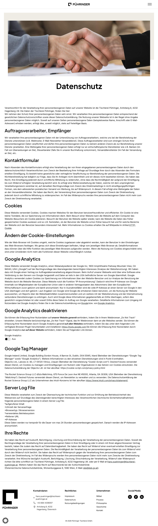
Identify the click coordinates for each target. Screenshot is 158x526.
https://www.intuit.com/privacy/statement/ (107, 380)
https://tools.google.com (74, 327)
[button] (5, 520)
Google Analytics (106, 303)
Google (84, 303)
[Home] (79, 4)
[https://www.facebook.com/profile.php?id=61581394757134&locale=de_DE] (136, 496)
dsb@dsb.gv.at (90, 468)
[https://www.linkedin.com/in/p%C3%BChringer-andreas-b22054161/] (142, 496)
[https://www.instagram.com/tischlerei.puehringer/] (130, 496)
